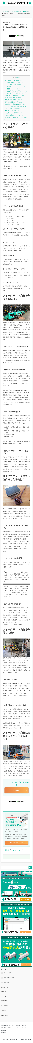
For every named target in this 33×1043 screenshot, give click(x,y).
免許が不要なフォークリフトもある (15, 103)
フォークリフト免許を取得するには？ (14, 95)
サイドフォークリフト (14, 88)
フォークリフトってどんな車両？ (13, 80)
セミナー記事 (7, 973)
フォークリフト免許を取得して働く (13, 112)
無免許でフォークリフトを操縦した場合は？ (15, 104)
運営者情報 (3, 1030)
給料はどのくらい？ (11, 114)
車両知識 (6, 850)
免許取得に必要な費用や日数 (13, 99)
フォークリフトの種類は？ (13, 84)
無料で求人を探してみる (16, 842)
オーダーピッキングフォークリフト (17, 92)
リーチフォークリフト (14, 90)
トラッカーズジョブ (17, 850)
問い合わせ (3, 1032)
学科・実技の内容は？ (12, 101)
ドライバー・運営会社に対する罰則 (15, 106)
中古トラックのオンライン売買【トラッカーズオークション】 (14, 1025)
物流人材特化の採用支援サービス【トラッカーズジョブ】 (13, 1027)
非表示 (17, 77)
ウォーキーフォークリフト (15, 93)
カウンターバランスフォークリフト (17, 86)
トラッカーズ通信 (9, 977)
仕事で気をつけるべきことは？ (14, 115)
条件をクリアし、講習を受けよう (14, 97)
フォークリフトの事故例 (12, 108)
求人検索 (16, 790)
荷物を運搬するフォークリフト (14, 82)
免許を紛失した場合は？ (12, 110)
